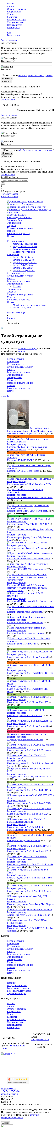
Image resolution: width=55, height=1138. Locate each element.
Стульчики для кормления (20, 367)
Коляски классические (24, 249)
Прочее (10, 236)
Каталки (17, 286)
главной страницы (27, 348)
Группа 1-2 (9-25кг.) (23, 267)
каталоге (22, 351)
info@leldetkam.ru (40, 1039)
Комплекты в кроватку (18, 233)
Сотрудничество (15, 22)
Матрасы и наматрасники (20, 228)
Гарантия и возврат (16, 19)
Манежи (11, 231)
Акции (10, 6)
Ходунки (11, 225)
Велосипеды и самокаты (19, 217)
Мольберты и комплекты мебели (29, 305)
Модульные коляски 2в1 (25, 244)
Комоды (22, 215)
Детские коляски (35, 201)
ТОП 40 (5, 396)
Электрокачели (14, 223)
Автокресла (27, 204)
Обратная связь (8, 1088)
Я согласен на (29, 75)
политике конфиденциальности (20, 1116)
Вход (9, 32)
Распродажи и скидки (18, 988)
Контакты (12, 17)
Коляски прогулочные (24, 252)
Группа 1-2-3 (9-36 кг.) (24, 270)
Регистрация (13, 35)
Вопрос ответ (14, 11)
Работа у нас (13, 27)
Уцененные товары (16, 993)
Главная (11, 3)
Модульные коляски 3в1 (25, 246)
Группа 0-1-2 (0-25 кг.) (24, 260)
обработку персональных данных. (35, 75)
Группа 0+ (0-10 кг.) (23, 257)
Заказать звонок (9, 40)
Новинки (11, 983)
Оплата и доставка (16, 9)
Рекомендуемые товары (19, 991)
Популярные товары (17, 985)
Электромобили (15, 220)
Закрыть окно (8, 99)
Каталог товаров (9, 194)
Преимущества (14, 25)
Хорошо (5, 1123)
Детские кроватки (37, 207)
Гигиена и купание (22, 307)
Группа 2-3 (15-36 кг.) (23, 265)
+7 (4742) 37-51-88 (10, 1091)
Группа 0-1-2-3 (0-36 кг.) (25, 262)
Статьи (10, 14)
